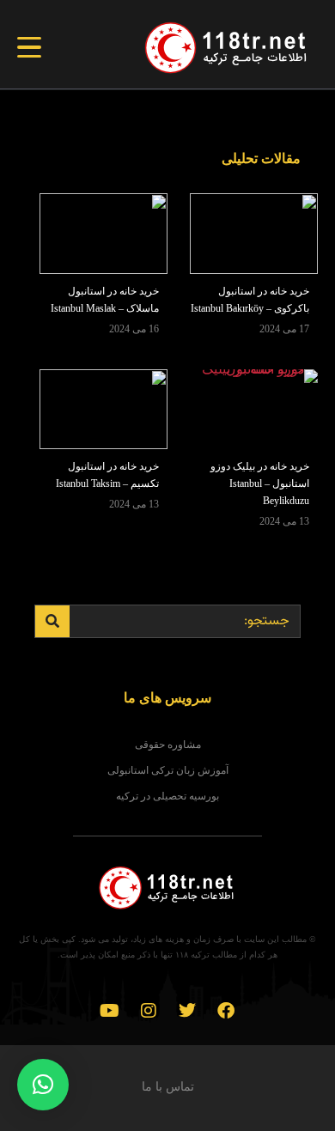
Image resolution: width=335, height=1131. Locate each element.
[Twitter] (187, 1011)
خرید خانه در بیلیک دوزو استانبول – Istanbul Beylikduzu (259, 483)
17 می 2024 (284, 329)
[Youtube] (110, 1011)
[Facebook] (226, 1011)
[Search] (52, 621)
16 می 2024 (134, 329)
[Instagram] (148, 1011)
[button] (43, 1084)
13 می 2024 (284, 521)
